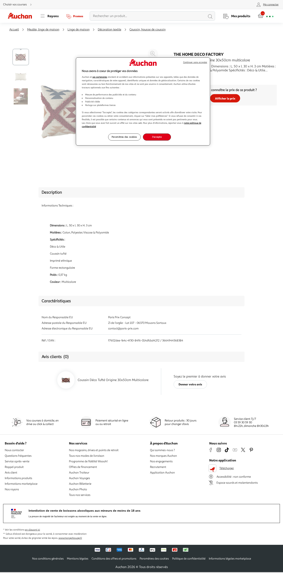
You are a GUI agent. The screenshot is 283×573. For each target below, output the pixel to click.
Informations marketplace (21, 484)
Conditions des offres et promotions (114, 558)
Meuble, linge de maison (43, 30)
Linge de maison (78, 30)
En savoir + (181, 76)
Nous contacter (14, 450)
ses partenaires (99, 76)
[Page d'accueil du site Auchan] (21, 16)
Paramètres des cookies (124, 136)
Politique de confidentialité (189, 558)
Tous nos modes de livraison (86, 456)
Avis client (11, 472)
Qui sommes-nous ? (162, 450)
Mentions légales (77, 558)
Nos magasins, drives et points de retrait (94, 450)
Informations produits (18, 478)
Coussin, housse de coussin (147, 30)
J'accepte (157, 136)
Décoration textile (109, 30)
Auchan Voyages (79, 478)
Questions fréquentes (18, 456)
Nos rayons (12, 489)
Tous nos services (79, 495)
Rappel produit (14, 467)
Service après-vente (17, 461)
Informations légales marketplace (230, 558)
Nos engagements (161, 461)
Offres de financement (83, 467)
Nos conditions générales (48, 558)
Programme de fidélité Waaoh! (88, 461)
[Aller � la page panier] (266, 16)
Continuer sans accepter (195, 62)
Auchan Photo (78, 489)
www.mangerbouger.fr (70, 538)
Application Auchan (162, 472)
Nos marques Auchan (163, 456)
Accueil (14, 30)
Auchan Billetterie (80, 484)
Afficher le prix (225, 98)
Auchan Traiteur (79, 472)
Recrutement (158, 467)
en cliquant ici (32, 529)
